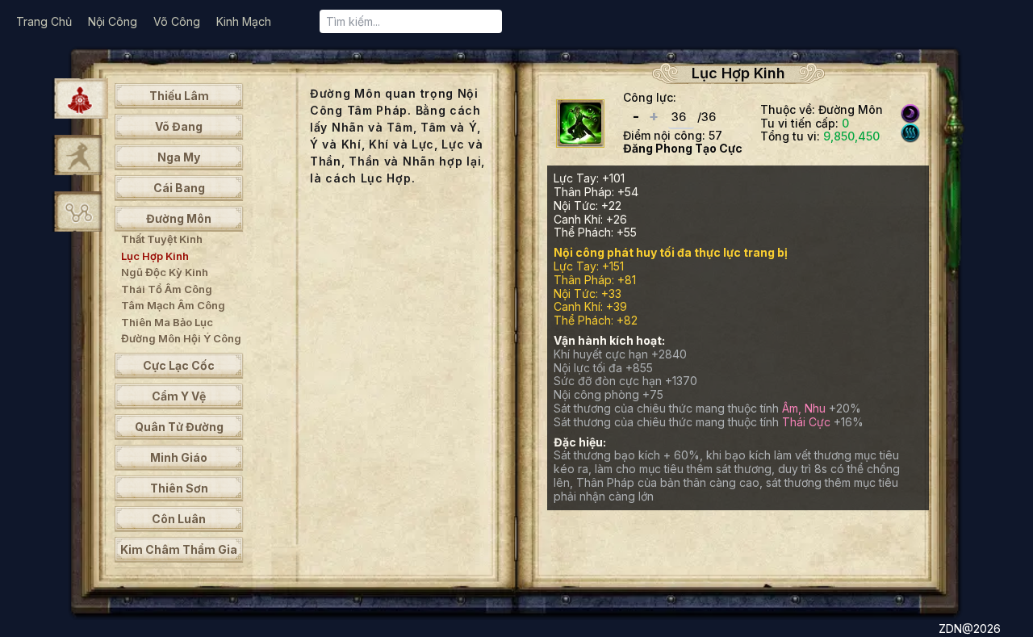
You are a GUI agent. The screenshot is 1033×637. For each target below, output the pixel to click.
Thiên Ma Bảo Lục (167, 322)
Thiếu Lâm (179, 96)
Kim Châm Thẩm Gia (178, 549)
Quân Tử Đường (179, 427)
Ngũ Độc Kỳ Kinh (164, 272)
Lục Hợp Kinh (155, 255)
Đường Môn (178, 218)
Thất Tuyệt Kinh (162, 239)
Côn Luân (179, 519)
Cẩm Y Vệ (179, 396)
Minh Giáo (178, 457)
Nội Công (112, 21)
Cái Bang (179, 188)
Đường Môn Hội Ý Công (181, 338)
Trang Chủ (44, 21)
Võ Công (176, 21)
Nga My (178, 157)
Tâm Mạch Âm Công (173, 305)
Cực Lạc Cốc (179, 365)
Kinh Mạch (243, 21)
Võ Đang (179, 126)
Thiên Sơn (179, 488)
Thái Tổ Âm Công (166, 289)
